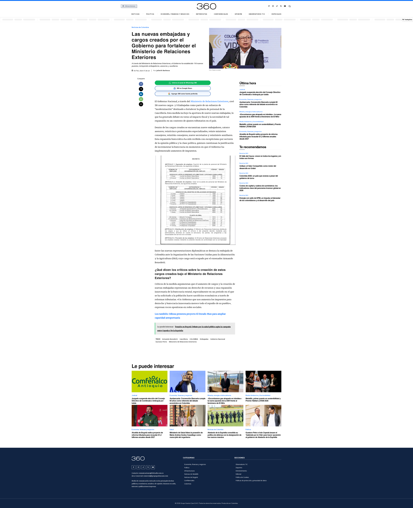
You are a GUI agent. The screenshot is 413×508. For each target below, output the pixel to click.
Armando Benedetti (170, 339)
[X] (281, 6)
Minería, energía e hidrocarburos (251, 112)
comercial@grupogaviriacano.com (155, 476)
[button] (289, 6)
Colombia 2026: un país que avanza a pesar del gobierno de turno (258, 177)
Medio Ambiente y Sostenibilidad (251, 122)
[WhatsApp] (141, 99)
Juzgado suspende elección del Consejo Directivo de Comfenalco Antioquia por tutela (259, 93)
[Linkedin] (141, 94)
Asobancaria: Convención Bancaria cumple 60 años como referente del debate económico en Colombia (258, 104)
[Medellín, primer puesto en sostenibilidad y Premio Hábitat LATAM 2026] (263, 381)
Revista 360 (243, 153)
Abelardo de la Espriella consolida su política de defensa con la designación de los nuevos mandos (224, 435)
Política (248, 429)
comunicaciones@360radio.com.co (151, 473)
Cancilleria (184, 339)
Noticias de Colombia (140, 27)
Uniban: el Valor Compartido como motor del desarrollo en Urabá (257, 167)
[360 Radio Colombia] (206, 6)
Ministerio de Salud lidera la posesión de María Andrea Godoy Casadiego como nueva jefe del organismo (186, 435)
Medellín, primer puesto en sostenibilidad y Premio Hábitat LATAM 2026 (260, 125)
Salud (172, 429)
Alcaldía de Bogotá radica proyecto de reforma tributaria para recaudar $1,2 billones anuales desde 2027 (258, 136)
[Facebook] (268, 6)
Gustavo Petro (161, 342)
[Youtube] (285, 6)
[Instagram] (272, 6)
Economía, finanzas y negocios (250, 99)
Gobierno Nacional (217, 339)
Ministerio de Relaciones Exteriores (209, 101)
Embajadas (204, 339)
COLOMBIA (194, 339)
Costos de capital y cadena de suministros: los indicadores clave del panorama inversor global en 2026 (260, 188)
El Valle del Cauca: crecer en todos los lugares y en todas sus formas (260, 157)
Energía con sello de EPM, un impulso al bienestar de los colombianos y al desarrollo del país (259, 199)
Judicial (242, 89)
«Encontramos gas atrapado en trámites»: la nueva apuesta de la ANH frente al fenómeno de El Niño (260, 115)
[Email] (141, 104)
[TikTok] (276, 6)
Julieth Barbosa (163, 70)
